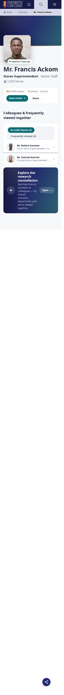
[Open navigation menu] (54, 4)
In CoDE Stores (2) (21, 130)
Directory (22, 12)
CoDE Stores (16, 81)
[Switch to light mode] (29, 4)
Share (35, 98)
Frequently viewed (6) (23, 136)
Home (8, 12)
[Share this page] (46, 682)
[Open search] (41, 4)
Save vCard (17, 98)
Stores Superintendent (20, 76)
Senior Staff (49, 76)
